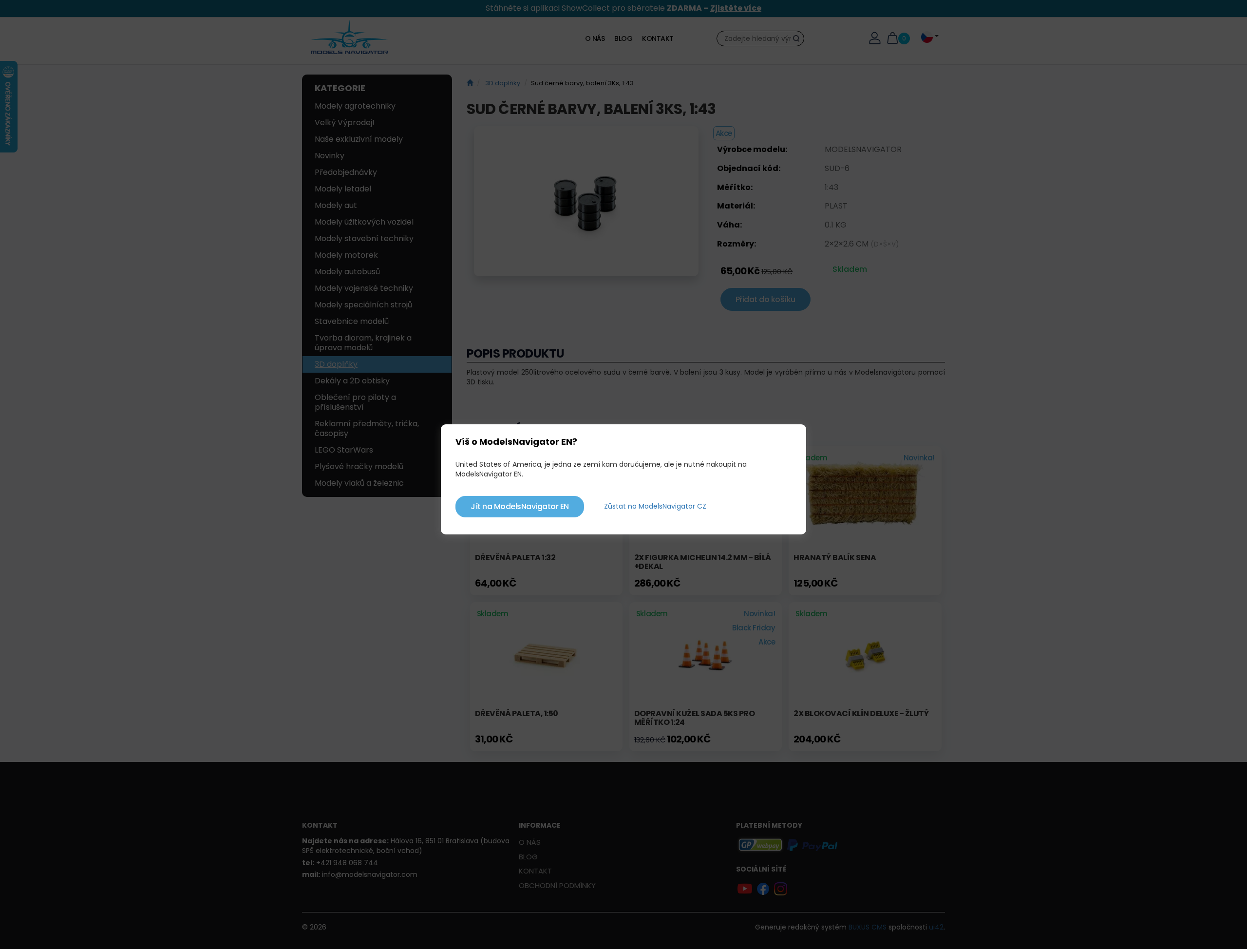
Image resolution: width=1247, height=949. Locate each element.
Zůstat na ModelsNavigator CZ (655, 506)
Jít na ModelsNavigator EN (520, 506)
